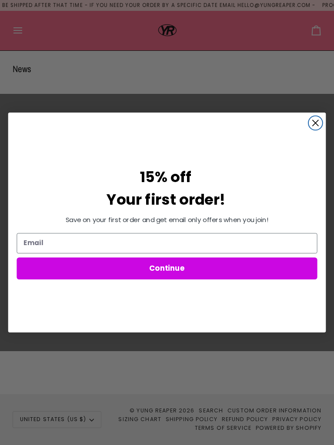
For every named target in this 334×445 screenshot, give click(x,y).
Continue (166, 268)
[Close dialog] (315, 123)
